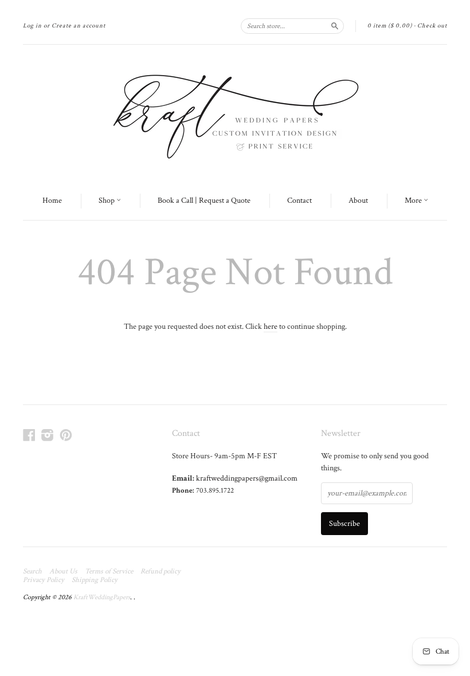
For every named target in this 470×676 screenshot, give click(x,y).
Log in (32, 26)
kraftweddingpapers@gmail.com (246, 478)
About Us (63, 572)
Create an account (78, 26)
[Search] (334, 25)
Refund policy (160, 572)
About (358, 200)
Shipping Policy (94, 580)
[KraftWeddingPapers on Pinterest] (66, 435)
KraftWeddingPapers (101, 597)
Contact (299, 200)
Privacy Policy (43, 580)
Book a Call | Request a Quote (204, 200)
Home (52, 200)
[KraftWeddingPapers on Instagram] (47, 435)
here (270, 326)
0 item (389, 26)
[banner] (235, 113)
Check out (432, 26)
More (414, 200)
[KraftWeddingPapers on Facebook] (29, 435)
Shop (107, 200)
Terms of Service (109, 572)
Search (32, 572)
